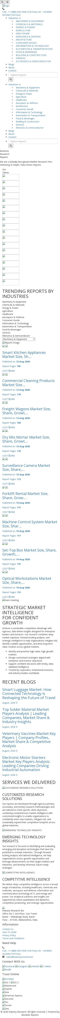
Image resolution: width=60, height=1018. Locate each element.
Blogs (11, 64)
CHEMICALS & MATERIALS (29, 24)
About (11, 67)
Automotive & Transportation (30, 115)
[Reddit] (6, 969)
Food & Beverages (25, 118)
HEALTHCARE (22, 33)
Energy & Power (23, 93)
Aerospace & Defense (26, 103)
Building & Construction (27, 121)
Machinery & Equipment (27, 87)
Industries (13, 18)
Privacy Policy (9, 935)
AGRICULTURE (22, 30)
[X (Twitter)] (45, 966)
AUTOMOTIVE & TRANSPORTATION (34, 48)
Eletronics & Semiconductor (29, 127)
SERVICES (20, 58)
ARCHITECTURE (23, 39)
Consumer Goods (24, 109)
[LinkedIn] (34, 966)
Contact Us (7, 929)
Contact (12, 70)
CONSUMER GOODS (25, 42)
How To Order (9, 932)
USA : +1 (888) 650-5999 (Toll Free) (19, 11)
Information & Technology (28, 112)
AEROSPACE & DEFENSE (28, 36)
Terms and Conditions (13, 938)
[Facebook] (8, 966)
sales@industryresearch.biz (19, 956)
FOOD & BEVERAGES (26, 52)
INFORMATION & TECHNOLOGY (32, 45)
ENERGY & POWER (25, 27)
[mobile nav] (7, 2)
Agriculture (20, 96)
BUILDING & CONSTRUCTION (30, 55)
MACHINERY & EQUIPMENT (29, 21)
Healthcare (21, 99)
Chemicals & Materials (26, 90)
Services (19, 124)
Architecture (21, 106)
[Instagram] (21, 966)
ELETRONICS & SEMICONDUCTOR (33, 61)
